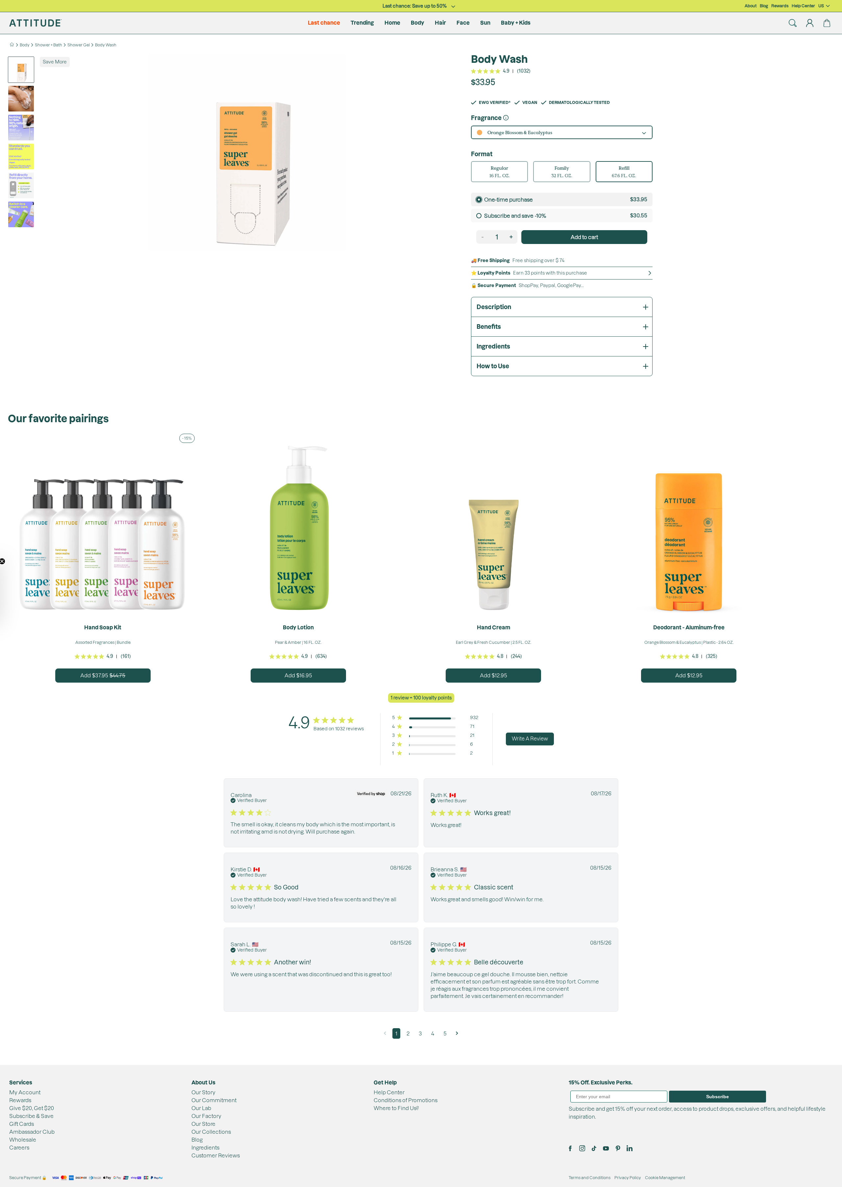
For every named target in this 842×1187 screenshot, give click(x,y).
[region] (423, 156)
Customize (408, 175)
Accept (341, 175)
